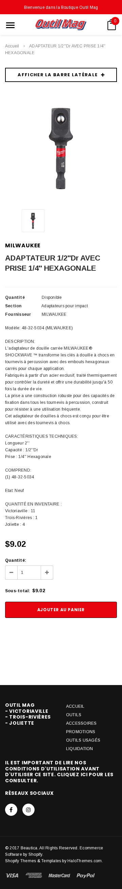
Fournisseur (18, 314)
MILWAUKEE (23, 245)
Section (13, 306)
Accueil (12, 46)
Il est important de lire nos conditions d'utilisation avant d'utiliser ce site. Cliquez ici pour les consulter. (59, 771)
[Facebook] (11, 810)
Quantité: (15, 560)
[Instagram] (28, 810)
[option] (61, 148)
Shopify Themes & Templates (33, 861)
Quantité (15, 297)
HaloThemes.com (84, 861)
